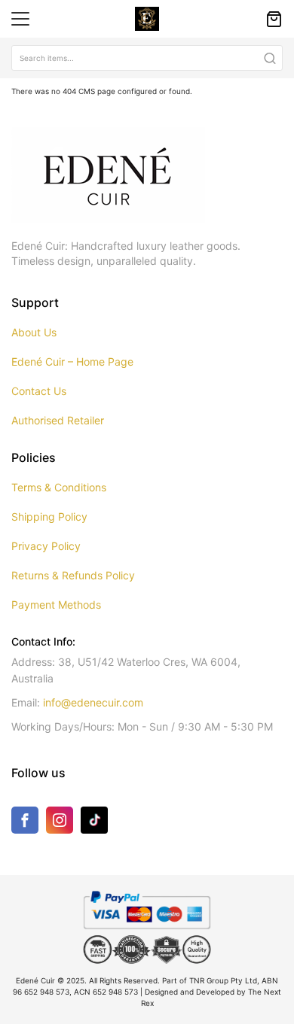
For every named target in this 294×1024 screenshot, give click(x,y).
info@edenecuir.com (93, 702)
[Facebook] (24, 823)
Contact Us (38, 390)
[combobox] (147, 58)
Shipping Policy (49, 516)
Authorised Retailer (57, 420)
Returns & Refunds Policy (73, 575)
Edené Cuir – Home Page (72, 361)
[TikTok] (94, 819)
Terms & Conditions (58, 487)
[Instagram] (59, 823)
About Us (34, 332)
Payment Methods (56, 604)
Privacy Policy (46, 545)
